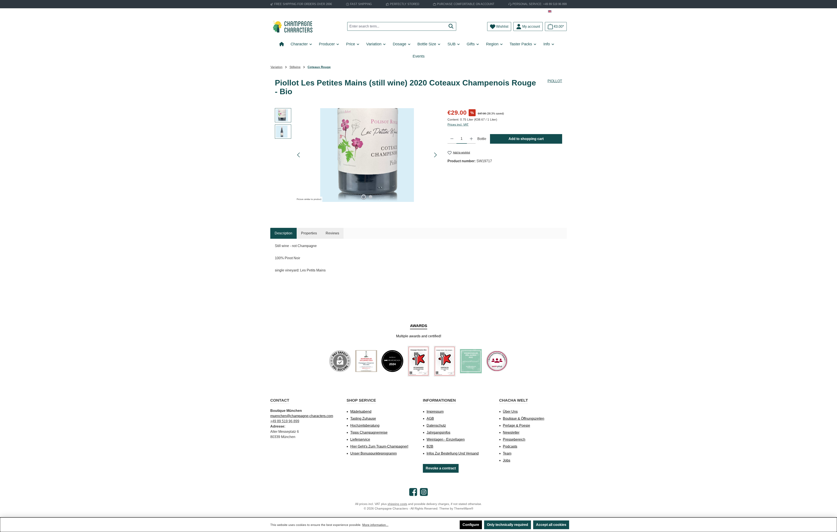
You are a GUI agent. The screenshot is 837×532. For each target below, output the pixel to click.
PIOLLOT (555, 81)
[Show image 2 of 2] (370, 197)
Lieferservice (360, 439)
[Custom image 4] (445, 361)
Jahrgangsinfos (438, 432)
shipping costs (397, 504)
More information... (375, 525)
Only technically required (507, 525)
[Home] (283, 44)
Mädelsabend (360, 411)
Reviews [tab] (332, 233)
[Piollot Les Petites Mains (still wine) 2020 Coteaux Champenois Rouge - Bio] (367, 155)
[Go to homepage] (294, 26)
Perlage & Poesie (516, 425)
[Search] (451, 26)
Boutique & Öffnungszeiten (523, 418)
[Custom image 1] (366, 361)
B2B (430, 446)
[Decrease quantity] (451, 139)
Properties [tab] (309, 233)
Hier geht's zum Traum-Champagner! (379, 446)
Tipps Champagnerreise (369, 432)
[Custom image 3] (418, 361)
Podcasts (510, 446)
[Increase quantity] (471, 139)
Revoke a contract (441, 468)
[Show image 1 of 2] (363, 197)
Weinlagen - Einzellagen (446, 439)
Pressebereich (514, 439)
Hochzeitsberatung (364, 425)
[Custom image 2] (392, 361)
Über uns (510, 411)
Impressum (435, 411)
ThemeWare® (463, 508)
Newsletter (511, 432)
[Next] (435, 155)
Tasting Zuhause (363, 418)
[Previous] (299, 155)
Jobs (506, 460)
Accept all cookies (551, 525)
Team (507, 453)
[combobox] (396, 26)
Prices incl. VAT (458, 124)
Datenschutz (436, 425)
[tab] (283, 233)
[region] (356, 155)
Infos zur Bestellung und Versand (453, 453)
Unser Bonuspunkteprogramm (373, 453)
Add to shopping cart (526, 139)
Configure (471, 525)
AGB (430, 418)
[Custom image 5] (471, 361)
